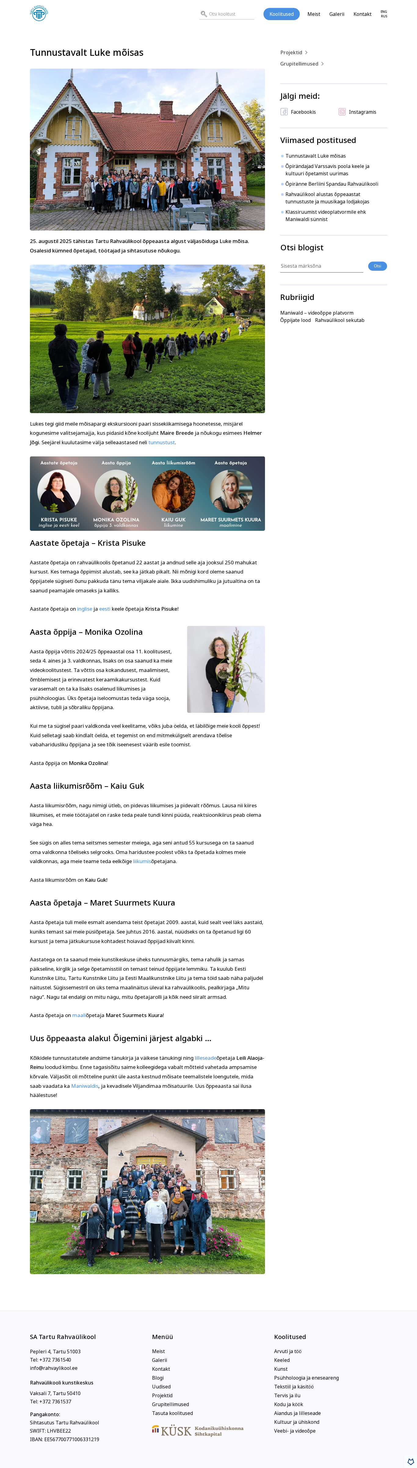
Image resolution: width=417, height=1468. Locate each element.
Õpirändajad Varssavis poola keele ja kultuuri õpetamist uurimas (327, 170)
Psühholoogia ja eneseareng (306, 1377)
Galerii (336, 14)
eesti (104, 609)
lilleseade (205, 1058)
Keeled (282, 1360)
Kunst (281, 1369)
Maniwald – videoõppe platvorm (317, 312)
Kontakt (363, 14)
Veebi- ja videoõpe (295, 1430)
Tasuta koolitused (172, 1413)
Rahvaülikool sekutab (339, 320)
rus (384, 16)
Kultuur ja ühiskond (296, 1422)
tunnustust (161, 442)
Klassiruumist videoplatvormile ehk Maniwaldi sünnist (325, 215)
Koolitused (282, 14)
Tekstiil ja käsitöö (294, 1386)
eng (384, 11)
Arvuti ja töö (288, 1351)
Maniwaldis (84, 1086)
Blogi (158, 1377)
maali (79, 1015)
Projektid (291, 52)
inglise (84, 609)
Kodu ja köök (288, 1404)
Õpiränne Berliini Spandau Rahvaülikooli (331, 184)
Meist (313, 14)
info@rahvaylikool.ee (54, 1368)
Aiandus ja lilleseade (297, 1413)
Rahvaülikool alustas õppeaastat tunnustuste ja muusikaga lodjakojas (327, 198)
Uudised (161, 1386)
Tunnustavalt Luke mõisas (315, 155)
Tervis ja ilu (287, 1395)
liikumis (142, 861)
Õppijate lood (295, 320)
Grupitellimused (299, 63)
